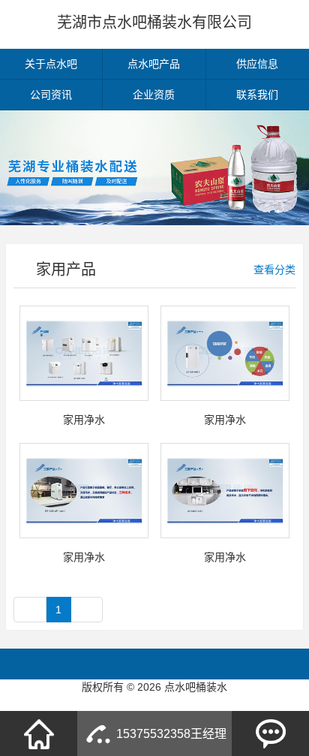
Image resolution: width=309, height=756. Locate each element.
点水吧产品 (154, 64)
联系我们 (257, 95)
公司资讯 (51, 95)
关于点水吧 (51, 64)
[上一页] (30, 609)
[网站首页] (39, 733)
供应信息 (257, 64)
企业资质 (154, 95)
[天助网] (154, 701)
